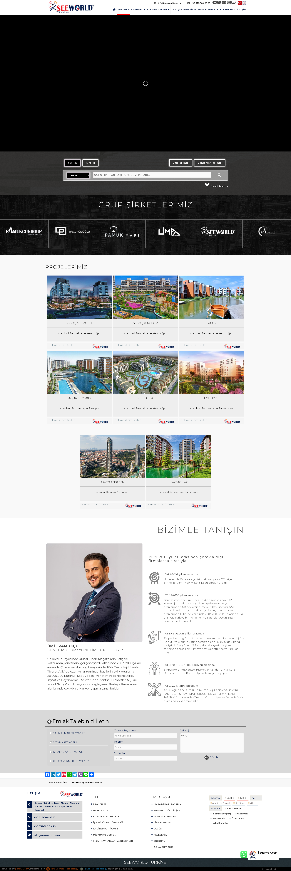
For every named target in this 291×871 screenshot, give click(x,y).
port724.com (22, 869)
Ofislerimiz (181, 162)
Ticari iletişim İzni (57, 782)
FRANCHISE (229, 9)
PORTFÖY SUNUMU (157, 9)
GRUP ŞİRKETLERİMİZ (182, 9)
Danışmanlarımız (209, 162)
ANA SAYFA (123, 9)
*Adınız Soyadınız (125, 730)
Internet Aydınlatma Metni (87, 782)
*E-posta (119, 753)
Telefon (119, 741)
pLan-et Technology (95, 869)
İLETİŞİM (241, 9)
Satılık (72, 162)
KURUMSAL (136, 9)
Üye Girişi (270, 869)
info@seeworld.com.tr (169, 3)
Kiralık (90, 162)
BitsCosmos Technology (64, 869)
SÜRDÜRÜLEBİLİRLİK (208, 9)
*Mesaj (184, 730)
